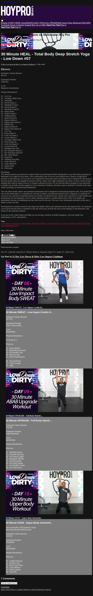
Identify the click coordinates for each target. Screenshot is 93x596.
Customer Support (23, 25)
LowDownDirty (52, 223)
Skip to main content (9, 2)
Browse (4, 23)
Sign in (63, 25)
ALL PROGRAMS (54, 23)
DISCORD (86, 23)
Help (3, 590)
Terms (7, 590)
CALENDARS (27, 23)
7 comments (5, 69)
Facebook (5, 235)
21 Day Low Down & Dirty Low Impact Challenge (18, 64)
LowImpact (15, 223)
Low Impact (5, 223)
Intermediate (26, 223)
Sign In (18, 27)
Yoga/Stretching (7, 226)
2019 (79, 223)
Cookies (20, 590)
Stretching (35, 223)
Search (65, 23)
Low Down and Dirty (67, 223)
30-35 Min (86, 223)
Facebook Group (8, 25)
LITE (16, 226)
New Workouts (74, 23)
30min (42, 223)
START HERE (14, 23)
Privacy (13, 590)
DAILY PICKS (40, 23)
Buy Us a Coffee (39, 25)
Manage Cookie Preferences (34, 590)
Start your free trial (8, 44)
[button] (2, 20)
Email (13, 235)
